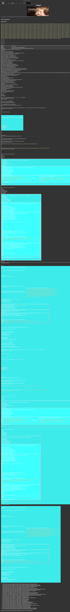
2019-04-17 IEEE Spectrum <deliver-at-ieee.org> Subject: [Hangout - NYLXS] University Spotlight (16, 599)
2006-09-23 (23, 34)
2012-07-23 (31, 31)
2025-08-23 (51, 23)
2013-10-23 (43, 30)
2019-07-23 (55, 27)
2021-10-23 (19, 26)
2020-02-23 (27, 27)
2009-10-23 (19, 33)
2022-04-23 (67, 25)
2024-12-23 (11, 24)
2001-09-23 (47, 37)
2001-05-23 (63, 37)
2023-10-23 (67, 24)
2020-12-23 (59, 26)
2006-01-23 (55, 34)
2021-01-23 (55, 26)
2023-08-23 (2, 25)
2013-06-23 (59, 30)
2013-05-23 (63, 30)
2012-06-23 (35, 31)
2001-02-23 (2, 38)
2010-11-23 (38, 32)
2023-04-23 (19, 25)
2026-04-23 (19, 23)
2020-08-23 (2, 27)
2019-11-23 (39, 27)
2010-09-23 (47, 32)
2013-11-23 (39, 30)
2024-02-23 (51, 24)
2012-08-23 (27, 31)
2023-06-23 (11, 25)
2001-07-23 (55, 37)
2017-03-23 (23, 28)
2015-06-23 (35, 29)
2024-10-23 (19, 24)
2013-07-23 (55, 30)
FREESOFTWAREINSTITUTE (12, 3)
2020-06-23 (11, 27)
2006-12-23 (11, 34)
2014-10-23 (67, 29)
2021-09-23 (23, 26)
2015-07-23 (31, 29)
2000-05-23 (39, 38)
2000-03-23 (47, 38)
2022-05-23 (63, 25)
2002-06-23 (11, 37)
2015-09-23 (23, 29)
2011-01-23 (30, 32)
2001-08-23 (51, 37)
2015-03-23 (47, 29)
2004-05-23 (63, 35)
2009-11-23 (15, 33)
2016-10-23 (43, 28)
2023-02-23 (27, 25)
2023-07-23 (7, 25)
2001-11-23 (39, 37)
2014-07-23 (7, 30)
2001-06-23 (59, 37)
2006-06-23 (35, 34)
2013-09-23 (47, 30)
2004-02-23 (2, 36)
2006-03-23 (47, 34)
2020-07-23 (7, 27)
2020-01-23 (31, 27)
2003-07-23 (31, 36)
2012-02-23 (51, 31)
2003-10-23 (19, 36)
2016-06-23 (59, 28)
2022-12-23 (35, 25)
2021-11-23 (15, 26)
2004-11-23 (39, 35)
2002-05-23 (15, 37)
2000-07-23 (31, 38)
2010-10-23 (43, 32)
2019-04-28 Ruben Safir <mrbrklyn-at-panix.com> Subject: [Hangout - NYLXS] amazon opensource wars (17, 604)
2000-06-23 (35, 38)
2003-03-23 (47, 36)
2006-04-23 (43, 34)
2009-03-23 (47, 33)
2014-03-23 (23, 30)
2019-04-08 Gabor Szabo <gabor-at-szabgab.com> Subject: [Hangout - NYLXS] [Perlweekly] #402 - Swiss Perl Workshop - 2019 (20, 593)
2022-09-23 (47, 25)
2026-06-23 (11, 23)
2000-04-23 (43, 38)
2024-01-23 (55, 24)
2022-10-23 (43, 25)
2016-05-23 (63, 28)
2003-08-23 (27, 36)
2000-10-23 (19, 38)
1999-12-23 (59, 38)
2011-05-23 (14, 32)
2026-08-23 (2, 23)
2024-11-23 (15, 24)
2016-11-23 (39, 28)
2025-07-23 (55, 23)
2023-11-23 (63, 24)
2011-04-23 (18, 32)
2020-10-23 (67, 26)
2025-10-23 (43, 23)
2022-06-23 (59, 25)
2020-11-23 (63, 26)
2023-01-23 (31, 25)
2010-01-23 (7, 33)
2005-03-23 (23, 35)
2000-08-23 (27, 38)
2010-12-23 (34, 32)
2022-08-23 (51, 25)
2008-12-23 (59, 33)
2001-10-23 (43, 37)
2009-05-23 (39, 33)
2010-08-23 (51, 32)
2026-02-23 (27, 23)
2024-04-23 (43, 24)
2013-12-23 (35, 30)
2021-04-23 (43, 26)
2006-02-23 (51, 34)
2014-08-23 (2, 30)
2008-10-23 (67, 33)
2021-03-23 (47, 26)
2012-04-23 (43, 31)
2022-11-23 (39, 25)
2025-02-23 (2, 24)
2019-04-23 (67, 27)
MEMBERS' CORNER (24, 3)
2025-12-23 (35, 23)
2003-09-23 (23, 36)
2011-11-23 (63, 31)
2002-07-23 (7, 37)
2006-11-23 (15, 34)
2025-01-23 (7, 24)
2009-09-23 (23, 33)
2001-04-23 (67, 37)
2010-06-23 (59, 32)
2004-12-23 (35, 35)
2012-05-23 (39, 31)
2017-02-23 (27, 28)
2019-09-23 (47, 27)
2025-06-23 (59, 23)
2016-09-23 (47, 28)
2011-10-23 (67, 31)
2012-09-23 (23, 31)
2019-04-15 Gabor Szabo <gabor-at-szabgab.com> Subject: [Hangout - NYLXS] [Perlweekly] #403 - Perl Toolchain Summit (19, 597)
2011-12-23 (59, 31)
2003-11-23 (15, 36)
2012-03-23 (47, 31)
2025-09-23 (47, 23)
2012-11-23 (15, 31)
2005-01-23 (31, 35)
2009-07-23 (31, 33)
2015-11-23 (15, 29)
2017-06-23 (11, 28)
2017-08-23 (2, 28)
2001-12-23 (35, 37)
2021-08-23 (27, 26)
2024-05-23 (39, 24)
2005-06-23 (11, 35)
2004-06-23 (59, 35)
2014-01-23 (31, 30)
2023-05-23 (15, 25)
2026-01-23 (31, 23)
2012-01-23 (55, 31)
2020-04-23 (19, 27)
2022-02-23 (2, 26)
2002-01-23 (31, 37)
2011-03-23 (22, 32)
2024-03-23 (47, 24)
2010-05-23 (63, 32)
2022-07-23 (55, 25)
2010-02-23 (2, 33)
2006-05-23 (39, 34)
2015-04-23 (43, 29)
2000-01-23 (55, 38)
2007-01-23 (7, 34)
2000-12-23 (11, 38)
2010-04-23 (67, 32)
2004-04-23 (67, 35)
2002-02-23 (27, 37)
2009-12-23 (11, 33)
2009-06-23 (35, 33)
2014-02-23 (27, 30)
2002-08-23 (2, 37)
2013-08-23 (51, 30)
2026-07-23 (7, 23)
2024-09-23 (23, 24)
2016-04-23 (67, 28)
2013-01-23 (7, 31)
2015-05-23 (39, 29)
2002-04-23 (19, 37)
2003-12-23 (11, 36)
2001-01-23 (7, 38)
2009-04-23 (43, 33)
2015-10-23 (19, 29)
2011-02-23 (26, 32)
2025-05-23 (63, 23)
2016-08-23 (51, 28)
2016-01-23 (7, 29)
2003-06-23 (35, 36)
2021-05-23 (39, 26)
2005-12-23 (59, 34)
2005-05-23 (15, 35)
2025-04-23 (67, 23)
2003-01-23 (55, 36)
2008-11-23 (63, 33)
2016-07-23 (55, 28)
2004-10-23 (43, 35)
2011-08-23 (2, 32)
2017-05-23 (15, 28)
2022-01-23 (7, 26)
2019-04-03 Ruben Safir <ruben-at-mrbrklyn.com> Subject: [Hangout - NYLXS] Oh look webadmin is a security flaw (18, 587)
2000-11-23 (15, 38)
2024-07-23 (31, 24)
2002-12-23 (59, 36)
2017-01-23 (31, 28)
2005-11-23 (63, 34)
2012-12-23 (11, 31)
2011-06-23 (10, 32)
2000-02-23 (51, 38)
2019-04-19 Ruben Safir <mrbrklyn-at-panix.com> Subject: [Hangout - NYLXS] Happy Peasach (15, 600)
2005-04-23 (19, 35)
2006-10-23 (19, 34)
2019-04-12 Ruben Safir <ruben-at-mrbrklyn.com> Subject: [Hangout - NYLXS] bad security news (16, 591)
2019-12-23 (35, 27)
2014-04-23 (19, 30)
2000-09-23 (23, 38)
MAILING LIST (28, 3)
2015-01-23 (55, 29)
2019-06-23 (59, 27)
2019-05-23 (63, 27)
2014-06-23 (11, 30)
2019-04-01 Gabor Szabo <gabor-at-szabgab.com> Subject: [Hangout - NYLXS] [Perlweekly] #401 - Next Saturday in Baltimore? (20, 586)
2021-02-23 (51, 26)
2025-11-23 (39, 23)
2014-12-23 (59, 29)
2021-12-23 (11, 26)
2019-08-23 (51, 27)
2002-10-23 (67, 36)
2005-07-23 (7, 35)
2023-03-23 (23, 25)
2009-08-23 (27, 33)
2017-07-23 (7, 28)
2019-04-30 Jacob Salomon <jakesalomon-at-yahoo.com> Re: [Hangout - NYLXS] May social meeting (16, 606)
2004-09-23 (47, 35)
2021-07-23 (31, 26)
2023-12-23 (59, 24)
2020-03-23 (23, 27)
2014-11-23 (63, 29)
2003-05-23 (39, 36)
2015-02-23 (51, 29)
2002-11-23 (63, 36)
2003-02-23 (51, 36)
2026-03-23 (23, 23)
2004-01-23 (7, 36)
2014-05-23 (15, 30)
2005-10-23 (67, 34)
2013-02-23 (2, 31)
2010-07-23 (55, 32)
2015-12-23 (11, 29)
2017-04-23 (19, 28)
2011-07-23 (6, 32)
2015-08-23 (27, 29)
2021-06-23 (35, 26)
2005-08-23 (2, 35)
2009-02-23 (51, 33)
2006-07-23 (31, 34)
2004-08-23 (51, 35)
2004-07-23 (55, 35)
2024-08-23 (27, 24)
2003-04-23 (43, 36)
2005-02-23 (27, 35)
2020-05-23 (15, 27)
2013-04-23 (67, 30)
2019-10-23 (43, 27)
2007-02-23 (2, 34)
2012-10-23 (19, 31)
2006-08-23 (27, 34)
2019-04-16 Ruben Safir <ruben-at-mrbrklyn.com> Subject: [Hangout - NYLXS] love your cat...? (15, 598)
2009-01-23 (55, 33)
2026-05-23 (15, 23)
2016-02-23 (2, 29)
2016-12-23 (35, 28)
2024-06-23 (35, 24)
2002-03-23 (23, 37)
